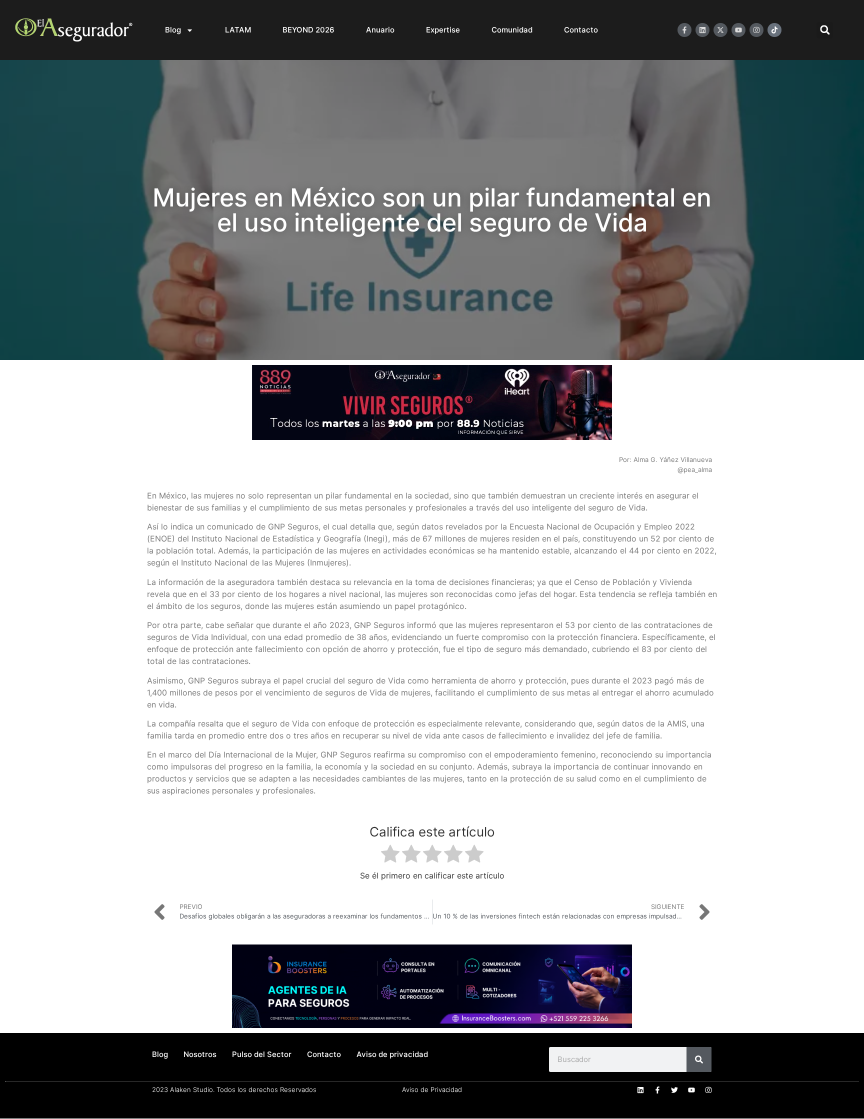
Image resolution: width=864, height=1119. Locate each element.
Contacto (581, 29)
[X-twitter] (721, 30)
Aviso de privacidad (392, 1054)
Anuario (380, 29)
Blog (173, 29)
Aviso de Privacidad (432, 1090)
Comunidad (512, 29)
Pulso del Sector (262, 1054)
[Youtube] (739, 30)
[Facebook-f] (685, 30)
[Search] (699, 1059)
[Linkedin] (703, 30)
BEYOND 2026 (308, 29)
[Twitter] (674, 1090)
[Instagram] (757, 30)
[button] (824, 30)
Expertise (443, 29)
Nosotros (200, 1054)
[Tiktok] (775, 30)
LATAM (238, 29)
